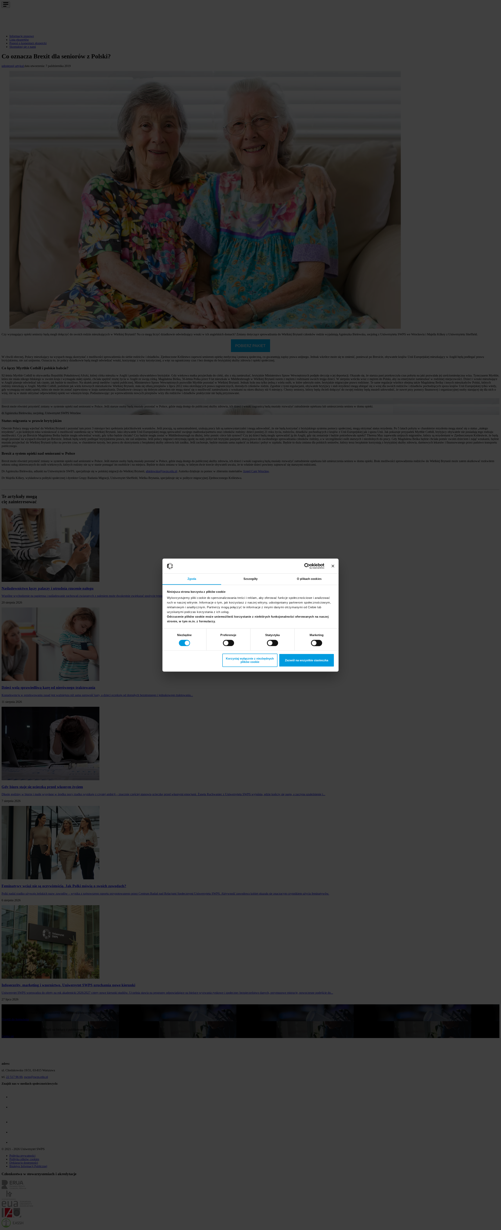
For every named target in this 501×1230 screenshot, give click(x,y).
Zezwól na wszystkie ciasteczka (306, 660)
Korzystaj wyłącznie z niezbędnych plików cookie (250, 660)
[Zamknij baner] (333, 566)
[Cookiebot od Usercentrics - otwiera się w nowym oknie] (307, 566)
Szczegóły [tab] (250, 579)
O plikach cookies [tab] (309, 579)
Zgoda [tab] (191, 579)
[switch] (228, 643)
